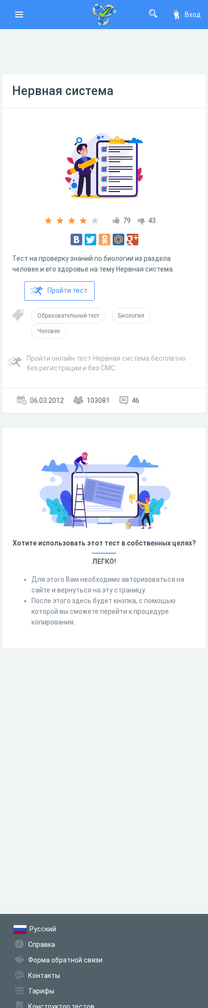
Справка (41, 944)
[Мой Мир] (118, 239)
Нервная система (63, 91)
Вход (193, 14)
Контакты (44, 975)
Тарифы (41, 991)
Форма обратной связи (65, 960)
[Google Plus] (132, 239)
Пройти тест (67, 290)
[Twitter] (90, 239)
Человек (48, 331)
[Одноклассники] (104, 239)
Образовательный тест (68, 315)
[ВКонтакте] (76, 239)
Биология (131, 315)
